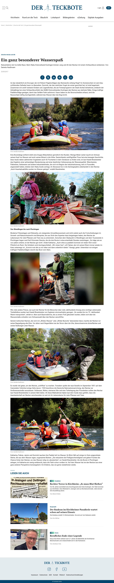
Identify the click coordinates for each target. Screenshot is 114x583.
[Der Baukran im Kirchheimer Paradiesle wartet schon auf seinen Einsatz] (28, 513)
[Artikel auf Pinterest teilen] (59, 77)
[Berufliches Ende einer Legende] (28, 539)
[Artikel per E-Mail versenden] (71, 77)
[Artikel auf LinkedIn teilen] (54, 77)
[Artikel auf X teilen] (48, 77)
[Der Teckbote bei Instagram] (49, 569)
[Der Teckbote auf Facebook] (56, 569)
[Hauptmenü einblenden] (4, 8)
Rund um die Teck (18, 25)
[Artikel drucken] (65, 77)
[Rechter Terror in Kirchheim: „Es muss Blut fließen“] (28, 488)
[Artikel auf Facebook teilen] (42, 77)
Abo (108, 8)
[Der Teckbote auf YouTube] (64, 569)
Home (2, 25)
